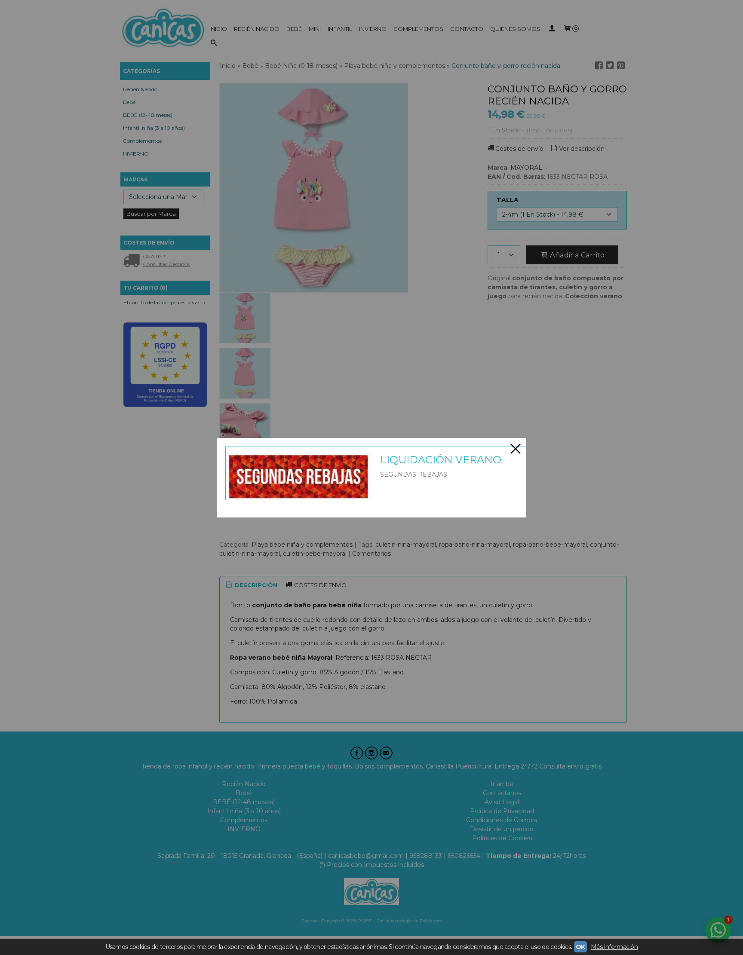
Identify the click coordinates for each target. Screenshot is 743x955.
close (515, 448)
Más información (614, 947)
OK (580, 947)
